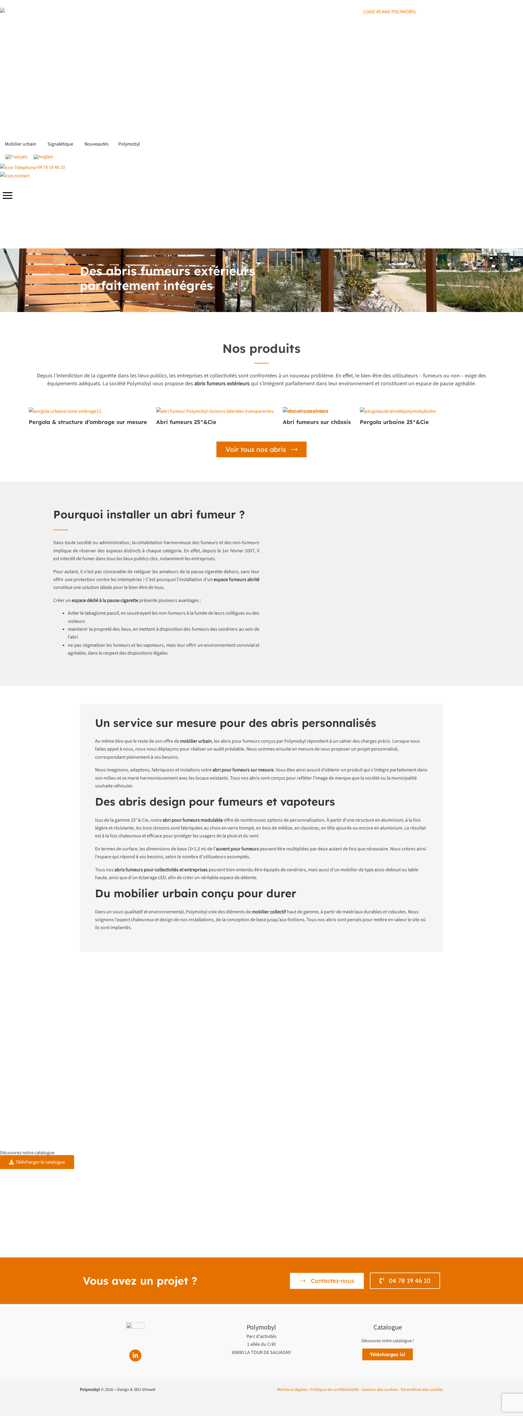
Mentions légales (292, 1390)
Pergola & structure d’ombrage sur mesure (88, 422)
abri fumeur (203, 514)
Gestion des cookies (380, 1390)
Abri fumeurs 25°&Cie (186, 422)
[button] (387, 1354)
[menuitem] (16, 157)
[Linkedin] (135, 1355)
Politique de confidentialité (334, 1390)
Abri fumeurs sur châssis (317, 422)
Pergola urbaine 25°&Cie (394, 422)
